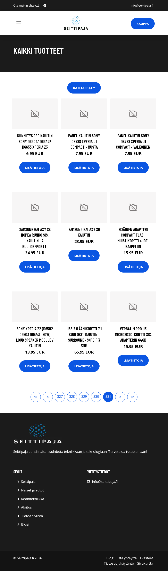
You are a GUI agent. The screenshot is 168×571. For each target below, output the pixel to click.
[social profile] (45, 5)
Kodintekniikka (32, 499)
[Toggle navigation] (18, 23)
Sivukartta (145, 563)
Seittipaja (28, 481)
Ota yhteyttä (127, 558)
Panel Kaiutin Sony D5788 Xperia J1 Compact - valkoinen (133, 141)
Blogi (25, 524)
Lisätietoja (34, 167)
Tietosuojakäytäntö (119, 563)
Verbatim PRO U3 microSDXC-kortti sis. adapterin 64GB (133, 334)
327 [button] (60, 396)
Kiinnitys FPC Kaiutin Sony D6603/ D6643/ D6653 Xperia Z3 (35, 141)
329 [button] (84, 396)
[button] (36, 397)
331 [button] (108, 396)
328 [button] (72, 396)
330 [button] (96, 396)
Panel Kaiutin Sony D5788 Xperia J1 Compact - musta (84, 141)
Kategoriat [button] (83, 88)
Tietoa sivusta (32, 516)
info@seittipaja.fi (142, 5)
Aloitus (26, 507)
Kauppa (143, 24)
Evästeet (146, 558)
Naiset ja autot (32, 490)
